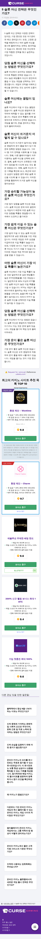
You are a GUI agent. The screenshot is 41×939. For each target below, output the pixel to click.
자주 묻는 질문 (7, 922)
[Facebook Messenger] (10, 23)
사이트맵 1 (5, 927)
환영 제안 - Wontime (20, 410)
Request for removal (16, 372)
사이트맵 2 (6, 930)
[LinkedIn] (28, 23)
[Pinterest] (22, 23)
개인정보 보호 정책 (9, 925)
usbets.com (20, 374)
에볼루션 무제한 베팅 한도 (21, 538)
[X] (16, 23)
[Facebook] (4, 23)
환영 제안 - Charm (20, 483)
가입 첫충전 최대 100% (20, 659)
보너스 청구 (20, 438)
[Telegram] (34, 23)
